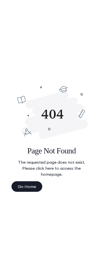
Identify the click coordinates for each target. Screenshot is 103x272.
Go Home (27, 186)
